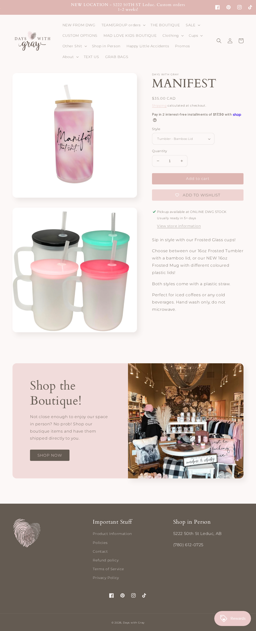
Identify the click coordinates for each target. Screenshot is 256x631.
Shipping (159, 105)
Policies (100, 542)
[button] (123, 25)
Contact (100, 551)
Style (156, 129)
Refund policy (105, 560)
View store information (179, 226)
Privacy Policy (106, 577)
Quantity (159, 151)
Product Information (112, 533)
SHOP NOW (50, 455)
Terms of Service (108, 569)
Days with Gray (133, 622)
